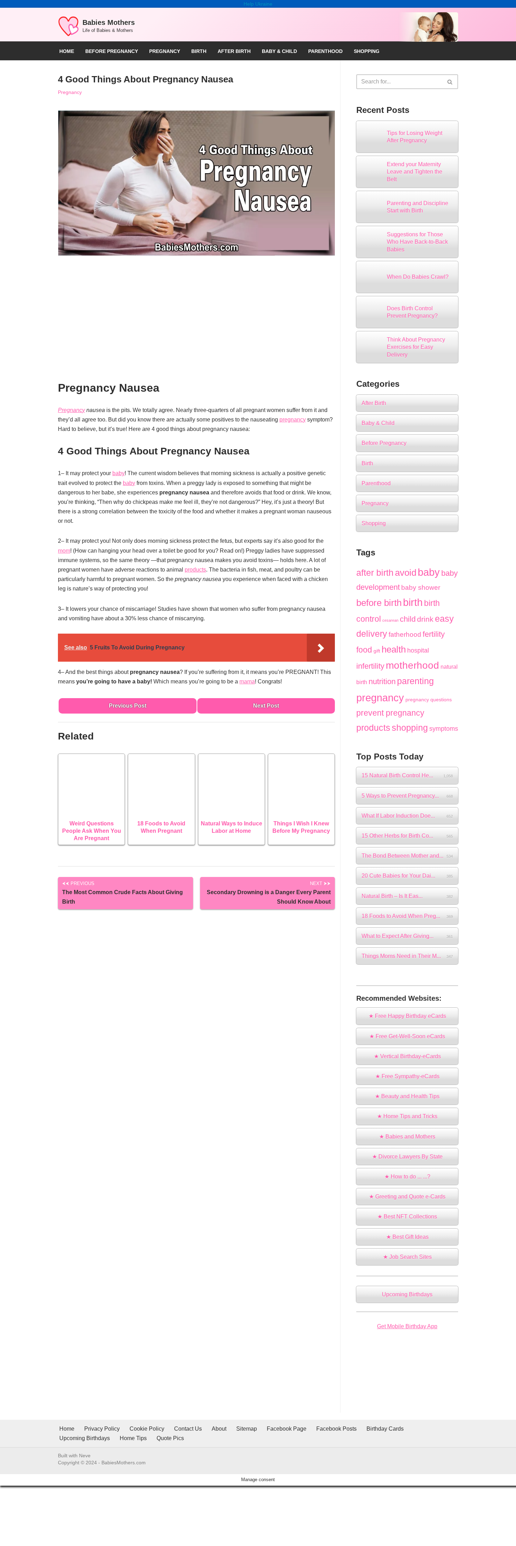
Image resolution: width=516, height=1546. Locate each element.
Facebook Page (286, 1429)
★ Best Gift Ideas (407, 1237)
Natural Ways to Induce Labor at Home (231, 827)
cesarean (390, 620)
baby (118, 473)
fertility (434, 634)
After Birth (234, 51)
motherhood (412, 665)
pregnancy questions (428, 699)
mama (247, 681)
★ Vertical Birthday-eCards (407, 1056)
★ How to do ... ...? (407, 1177)
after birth (374, 573)
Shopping (366, 51)
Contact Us (188, 1429)
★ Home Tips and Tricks (407, 1116)
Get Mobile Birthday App (407, 1326)
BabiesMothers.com (123, 1462)
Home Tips (133, 1438)
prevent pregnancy (390, 712)
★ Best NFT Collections (407, 1217)
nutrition (382, 681)
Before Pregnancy (111, 51)
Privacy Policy (102, 1429)
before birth (379, 603)
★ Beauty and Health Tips (407, 1096)
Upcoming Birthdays (407, 1294)
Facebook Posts (336, 1429)
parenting (415, 681)
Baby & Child (279, 51)
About (219, 1429)
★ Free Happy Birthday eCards (407, 1016)
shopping (410, 728)
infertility (370, 666)
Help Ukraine (258, 4)
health (394, 649)
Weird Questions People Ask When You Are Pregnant (91, 831)
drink (425, 619)
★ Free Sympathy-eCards (407, 1076)
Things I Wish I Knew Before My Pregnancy (301, 827)
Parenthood (325, 51)
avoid (405, 572)
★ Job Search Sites (407, 1257)
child (408, 619)
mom (64, 551)
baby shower (420, 587)
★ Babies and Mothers (407, 1137)
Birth (198, 51)
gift (376, 651)
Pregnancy (164, 51)
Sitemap (246, 1429)
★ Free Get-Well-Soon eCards (407, 1036)
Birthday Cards (385, 1429)
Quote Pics (170, 1438)
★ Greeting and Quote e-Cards (407, 1197)
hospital (418, 650)
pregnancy (292, 420)
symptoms (443, 728)
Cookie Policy (147, 1429)
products (195, 570)
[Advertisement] (196, 321)
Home (66, 51)
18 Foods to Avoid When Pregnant (161, 827)
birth (413, 602)
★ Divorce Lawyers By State (407, 1157)
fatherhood (405, 634)
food (364, 649)
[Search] (450, 81)
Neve (85, 1455)
